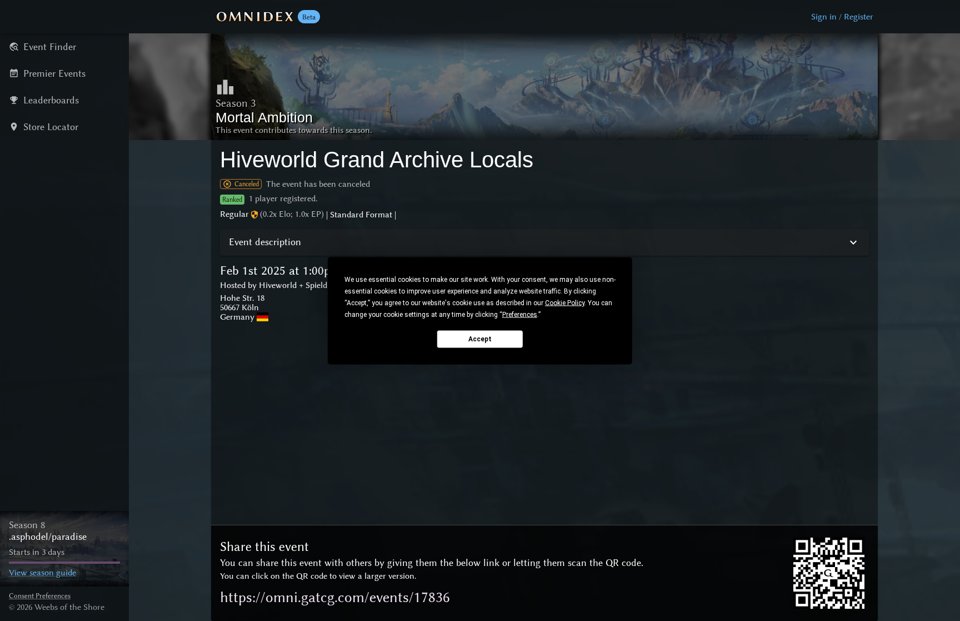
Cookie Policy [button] (564, 302)
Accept (480, 339)
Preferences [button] (519, 314)
